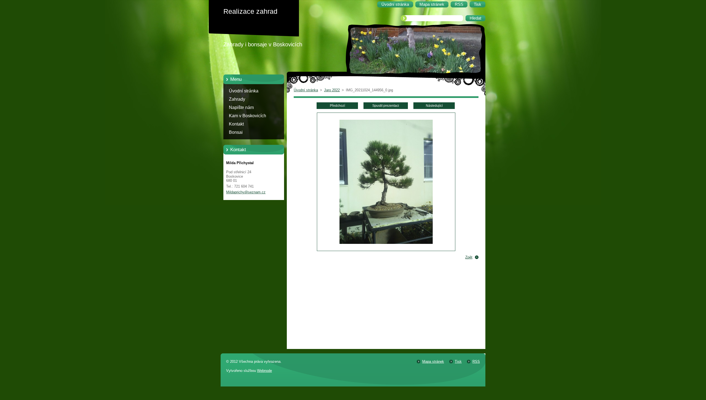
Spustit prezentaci (385, 106)
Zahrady (237, 99)
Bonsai (236, 132)
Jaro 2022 (332, 90)
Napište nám (241, 107)
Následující (434, 106)
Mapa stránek (433, 361)
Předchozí (337, 106)
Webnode (264, 371)
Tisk (458, 361)
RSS (476, 361)
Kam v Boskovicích (247, 115)
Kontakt (236, 124)
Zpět (468, 257)
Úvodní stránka (243, 91)
